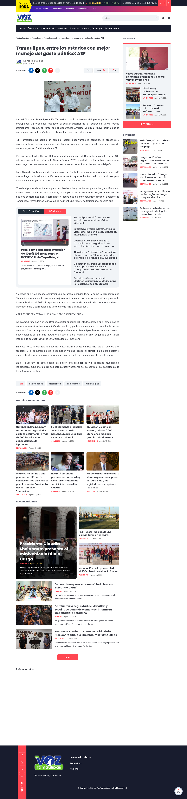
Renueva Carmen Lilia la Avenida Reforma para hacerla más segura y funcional (155, 108)
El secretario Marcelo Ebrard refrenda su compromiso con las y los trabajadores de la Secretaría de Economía (95, 268)
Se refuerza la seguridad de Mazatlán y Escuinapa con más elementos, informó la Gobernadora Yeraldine (83, 609)
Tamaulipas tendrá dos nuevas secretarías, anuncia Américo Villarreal (92, 220)
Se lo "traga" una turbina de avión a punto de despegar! (154, 143)
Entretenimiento (112, 28)
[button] (99, 81)
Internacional (83, 9)
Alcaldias (83, 575)
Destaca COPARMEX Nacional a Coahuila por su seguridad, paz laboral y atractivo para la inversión (94, 243)
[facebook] (31, 70)
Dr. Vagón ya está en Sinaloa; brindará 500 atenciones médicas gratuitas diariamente (99, 432)
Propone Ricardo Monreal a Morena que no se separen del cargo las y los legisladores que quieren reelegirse (102, 480)
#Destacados (36, 383)
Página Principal (22, 38)
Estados (32, 28)
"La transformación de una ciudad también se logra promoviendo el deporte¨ (95, 534)
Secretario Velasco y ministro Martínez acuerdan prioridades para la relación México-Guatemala (95, 281)
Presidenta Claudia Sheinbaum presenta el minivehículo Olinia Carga (44, 551)
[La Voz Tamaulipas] (24, 17)
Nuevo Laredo (42, 9)
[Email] (50, 70)
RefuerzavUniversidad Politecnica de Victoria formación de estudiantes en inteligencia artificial (95, 231)
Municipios (62, 28)
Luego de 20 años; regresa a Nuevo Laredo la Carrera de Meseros (154, 160)
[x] (37, 70)
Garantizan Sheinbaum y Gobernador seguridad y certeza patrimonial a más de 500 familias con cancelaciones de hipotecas (32, 435)
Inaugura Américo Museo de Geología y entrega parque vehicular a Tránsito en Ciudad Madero (155, 194)
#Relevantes (73, 383)
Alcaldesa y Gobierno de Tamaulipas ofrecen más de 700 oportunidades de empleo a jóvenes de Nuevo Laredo (95, 255)
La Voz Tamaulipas (102, 788)
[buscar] (155, 18)
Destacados (21, 448)
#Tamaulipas (92, 383)
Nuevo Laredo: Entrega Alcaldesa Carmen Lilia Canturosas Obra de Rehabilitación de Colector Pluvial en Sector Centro (153, 177)
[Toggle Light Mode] (163, 18)
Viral (95, 9)
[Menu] (169, 18)
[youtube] (22, 777)
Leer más (145, 124)
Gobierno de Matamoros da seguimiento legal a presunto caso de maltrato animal (154, 211)
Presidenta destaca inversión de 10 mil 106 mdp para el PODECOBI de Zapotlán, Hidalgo (44, 253)
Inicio (22, 28)
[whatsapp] (44, 70)
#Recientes (55, 383)
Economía (74, 28)
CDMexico (55, 211)
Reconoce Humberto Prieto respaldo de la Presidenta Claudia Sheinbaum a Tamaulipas (86, 633)
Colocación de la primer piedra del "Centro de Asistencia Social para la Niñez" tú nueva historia (98, 570)
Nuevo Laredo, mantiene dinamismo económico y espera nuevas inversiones (145, 77)
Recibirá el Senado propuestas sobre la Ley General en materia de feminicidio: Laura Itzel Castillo (65, 480)
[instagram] (22, 770)
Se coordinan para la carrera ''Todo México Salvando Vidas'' (84, 585)
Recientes (59, 639)
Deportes (83, 539)
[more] (57, 70)
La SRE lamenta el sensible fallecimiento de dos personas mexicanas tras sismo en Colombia (66, 432)
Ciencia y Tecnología (92, 28)
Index (68, 657)
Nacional (70, 9)
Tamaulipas (57, 9)
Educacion (74, 3)
